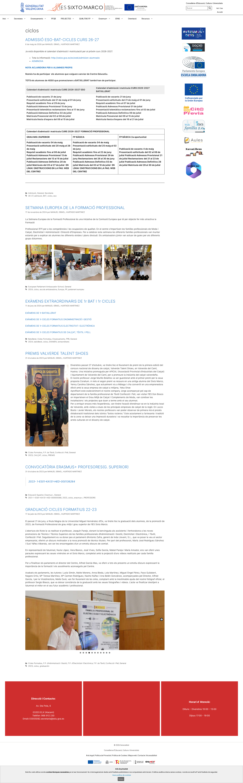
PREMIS (51, 455)
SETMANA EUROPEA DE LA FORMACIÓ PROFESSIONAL (75, 207)
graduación (44, 666)
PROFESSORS (89, 498)
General (40, 193)
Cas (221, 8)
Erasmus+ (103, 19)
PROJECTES (66, 19)
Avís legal (90, 755)
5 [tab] (92, 652)
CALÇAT (37, 455)
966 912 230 (47, 715)
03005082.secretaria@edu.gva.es (46, 718)
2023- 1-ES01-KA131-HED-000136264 (51, 481)
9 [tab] (103, 652)
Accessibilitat (151, 755)
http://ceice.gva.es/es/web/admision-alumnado (75, 58)
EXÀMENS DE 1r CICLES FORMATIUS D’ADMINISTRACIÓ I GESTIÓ (58, 319)
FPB (67, 339)
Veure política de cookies (121, 775)
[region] (95, 620)
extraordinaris (63, 342)
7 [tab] (98, 652)
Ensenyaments (37, 19)
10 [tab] (106, 652)
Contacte (141, 755)
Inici (4, 19)
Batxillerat (32, 339)
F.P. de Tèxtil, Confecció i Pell (55, 452)
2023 (30, 455)
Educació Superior (36, 495)
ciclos (49, 196)
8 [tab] (101, 652)
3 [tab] (86, 652)
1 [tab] (80, 652)
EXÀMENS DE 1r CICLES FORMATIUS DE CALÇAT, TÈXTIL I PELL (58, 332)
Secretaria (18, 19)
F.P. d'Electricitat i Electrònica (80, 663)
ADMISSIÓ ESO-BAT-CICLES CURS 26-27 (62, 39)
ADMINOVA (37, 61)
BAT (44, 196)
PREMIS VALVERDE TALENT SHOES (56, 353)
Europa (61, 289)
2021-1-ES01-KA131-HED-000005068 (45, 498)
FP (66, 289)
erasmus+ (78, 498)
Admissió (32, 193)
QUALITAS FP (84, 19)
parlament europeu (76, 289)
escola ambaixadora (48, 289)
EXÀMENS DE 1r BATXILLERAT (40, 313)
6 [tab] (95, 652)
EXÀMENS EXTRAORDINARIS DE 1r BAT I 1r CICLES (70, 301)
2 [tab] (83, 652)
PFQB (53, 19)
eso (55, 196)
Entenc (120, 779)
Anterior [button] (28, 619)
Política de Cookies (119, 755)
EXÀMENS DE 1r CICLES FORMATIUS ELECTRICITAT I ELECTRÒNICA (60, 326)
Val (217, 8)
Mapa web (132, 755)
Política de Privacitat (103, 755)
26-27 (30, 196)
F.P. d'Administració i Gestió (55, 663)
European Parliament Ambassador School (46, 287)
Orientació (132, 19)
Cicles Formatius (44, 339)
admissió (38, 196)
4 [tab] (89, 652)
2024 (30, 289)
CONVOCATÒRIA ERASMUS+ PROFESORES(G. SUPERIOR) (77, 467)
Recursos (146, 19)
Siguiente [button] (161, 619)
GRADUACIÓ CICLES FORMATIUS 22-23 (61, 509)
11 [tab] (109, 652)
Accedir (220, 12)
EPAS (117, 19)
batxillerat (38, 342)
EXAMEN (53, 342)
